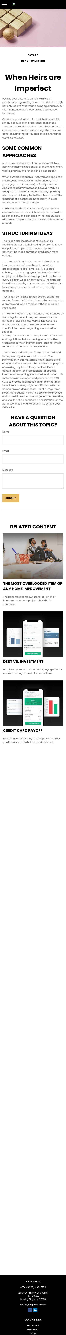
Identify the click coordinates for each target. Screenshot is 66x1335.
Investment (33, 1329)
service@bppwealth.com (33, 1304)
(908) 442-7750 (37, 1287)
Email (5, 451)
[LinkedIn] (35, 1310)
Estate (33, 1333)
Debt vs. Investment (23, 661)
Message (7, 470)
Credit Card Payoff (23, 730)
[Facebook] (30, 1310)
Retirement (33, 1325)
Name (6, 432)
